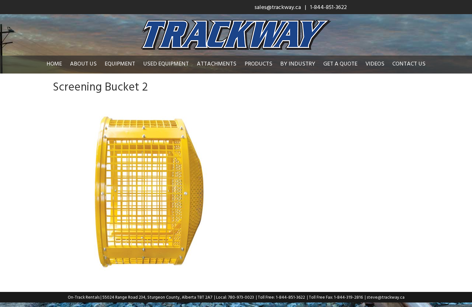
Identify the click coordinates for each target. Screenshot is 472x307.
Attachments (216, 63)
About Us (83, 63)
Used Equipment (166, 63)
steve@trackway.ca (386, 297)
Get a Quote (340, 63)
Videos (374, 63)
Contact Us (408, 63)
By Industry (297, 63)
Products (258, 63)
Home (54, 63)
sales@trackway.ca (278, 7)
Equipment (120, 63)
